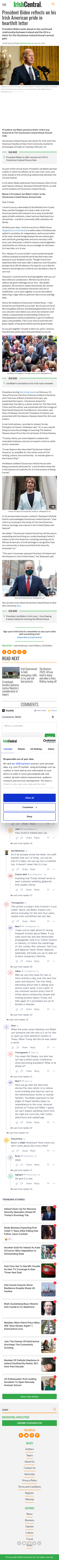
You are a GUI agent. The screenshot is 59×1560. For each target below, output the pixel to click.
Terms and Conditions (29, 1486)
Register (29, 1492)
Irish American (20, 645)
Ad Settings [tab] (36, 749)
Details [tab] (21, 749)
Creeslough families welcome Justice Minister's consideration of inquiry (10, 688)
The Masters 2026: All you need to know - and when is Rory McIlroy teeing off (48, 675)
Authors (29, 1449)
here (19, 605)
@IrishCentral (27, 43)
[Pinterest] (37, 1435)
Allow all (29, 798)
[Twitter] (26, 1435)
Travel (29, 1538)
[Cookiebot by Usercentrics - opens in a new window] (43, 741)
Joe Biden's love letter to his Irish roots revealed (29, 383)
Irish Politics (35, 645)
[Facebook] (21, 1435)
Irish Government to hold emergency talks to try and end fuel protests (29, 675)
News (29, 1513)
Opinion (29, 1526)
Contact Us (29, 1467)
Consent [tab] (8, 749)
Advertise (29, 1474)
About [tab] (51, 749)
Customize (27, 807)
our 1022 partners (21, 763)
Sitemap (29, 1499)
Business (29, 1520)
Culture (29, 1532)
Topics (29, 1455)
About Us (29, 1461)
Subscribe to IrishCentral (29, 637)
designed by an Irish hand (13, 230)
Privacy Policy (29, 1480)
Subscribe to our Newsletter (29, 1422)
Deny (29, 816)
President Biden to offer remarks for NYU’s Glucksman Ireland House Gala (27, 158)
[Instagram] (32, 1435)
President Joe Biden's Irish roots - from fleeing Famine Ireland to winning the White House (28, 617)
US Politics (47, 645)
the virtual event (28, 392)
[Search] (53, 4)
